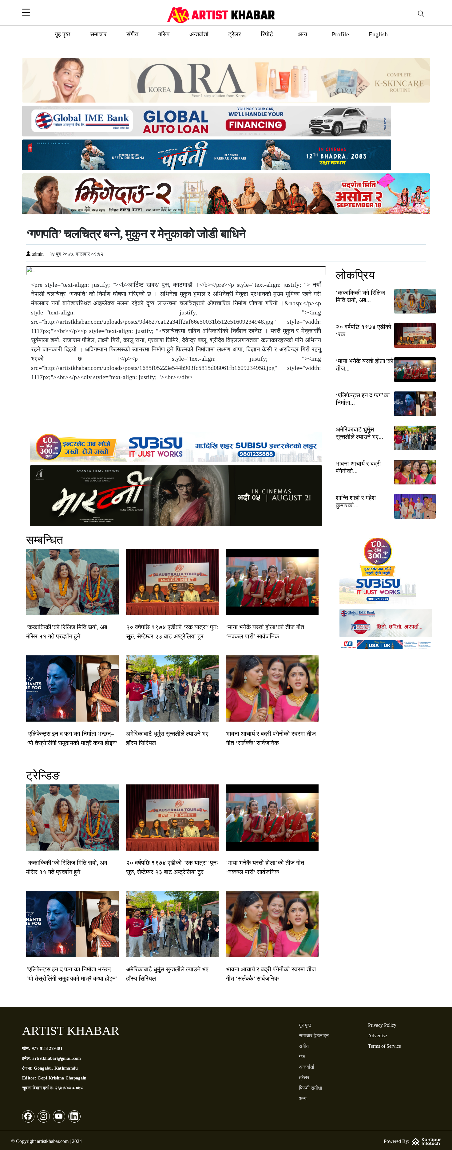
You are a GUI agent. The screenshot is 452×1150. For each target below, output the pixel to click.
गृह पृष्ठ (62, 34)
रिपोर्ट (267, 34)
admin (37, 254)
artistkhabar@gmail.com (56, 1058)
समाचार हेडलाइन (314, 1035)
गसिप (164, 34)
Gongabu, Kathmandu (56, 1068)
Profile (340, 34)
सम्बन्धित (44, 539)
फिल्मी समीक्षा (310, 1088)
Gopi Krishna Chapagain (62, 1078)
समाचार (98, 34)
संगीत (132, 34)
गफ (302, 1056)
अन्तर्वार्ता (198, 34)
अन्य (302, 34)
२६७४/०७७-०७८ (69, 1088)
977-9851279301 (47, 1048)
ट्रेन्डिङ (43, 775)
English (378, 34)
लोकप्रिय (355, 275)
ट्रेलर (234, 34)
